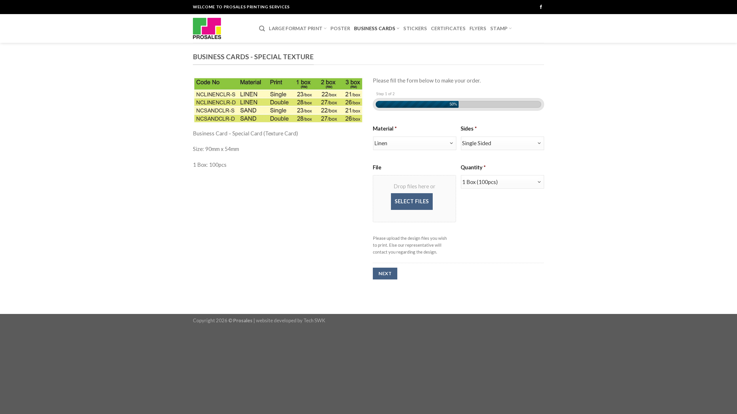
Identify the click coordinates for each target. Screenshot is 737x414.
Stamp (499, 28)
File (377, 167)
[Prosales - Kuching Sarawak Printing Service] (221, 28)
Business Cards (375, 28)
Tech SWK (314, 320)
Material (385, 128)
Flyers (478, 28)
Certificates (448, 28)
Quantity (473, 167)
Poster (340, 28)
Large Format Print (295, 28)
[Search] (262, 28)
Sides (469, 128)
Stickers (415, 28)
